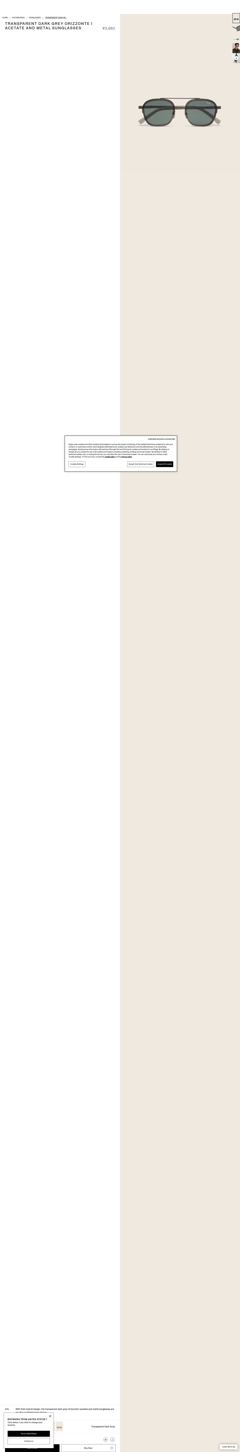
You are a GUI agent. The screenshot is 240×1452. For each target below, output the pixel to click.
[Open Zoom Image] (180, 94)
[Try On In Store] (111, 1448)
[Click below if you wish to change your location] (50, 1416)
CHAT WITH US (228, 1447)
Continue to (28, 1441)
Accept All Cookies (164, 464)
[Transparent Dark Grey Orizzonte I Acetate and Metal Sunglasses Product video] (236, 58)
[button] (236, 18)
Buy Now (88, 1448)
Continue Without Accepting (161, 439)
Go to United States (28, 1433)
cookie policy (110, 457)
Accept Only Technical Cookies (141, 464)
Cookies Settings (77, 464)
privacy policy (127, 457)
